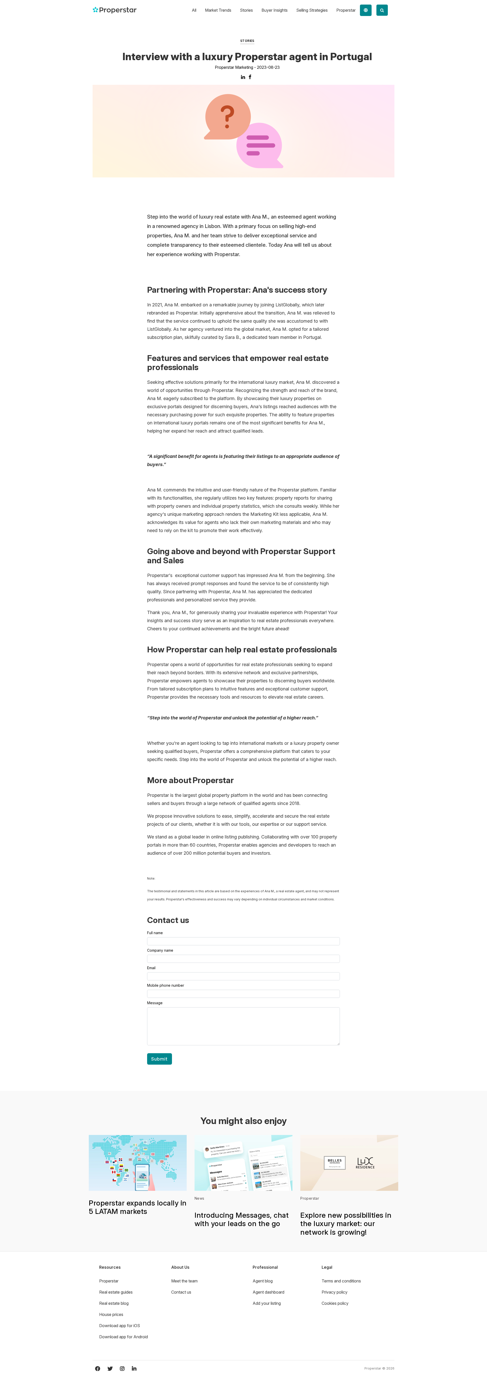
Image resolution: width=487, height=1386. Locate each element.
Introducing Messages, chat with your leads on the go (242, 1219)
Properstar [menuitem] (346, 10)
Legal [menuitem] (327, 1267)
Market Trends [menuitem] (218, 10)
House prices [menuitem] (111, 1314)
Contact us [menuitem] (181, 1292)
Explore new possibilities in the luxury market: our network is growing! (345, 1223)
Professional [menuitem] (265, 1267)
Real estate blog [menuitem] (114, 1303)
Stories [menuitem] (246, 10)
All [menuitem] (194, 10)
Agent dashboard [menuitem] (268, 1292)
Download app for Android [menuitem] (123, 1336)
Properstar (309, 1198)
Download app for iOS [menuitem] (119, 1325)
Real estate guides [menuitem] (116, 1292)
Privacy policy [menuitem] (334, 1292)
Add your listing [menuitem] (267, 1303)
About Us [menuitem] (180, 1267)
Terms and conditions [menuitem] (341, 1280)
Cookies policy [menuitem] (335, 1303)
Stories (247, 41)
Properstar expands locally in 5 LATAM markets (138, 1207)
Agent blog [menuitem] (263, 1280)
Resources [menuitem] (110, 1267)
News (199, 1198)
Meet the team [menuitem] (184, 1280)
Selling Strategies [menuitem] (312, 10)
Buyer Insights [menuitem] (275, 10)
